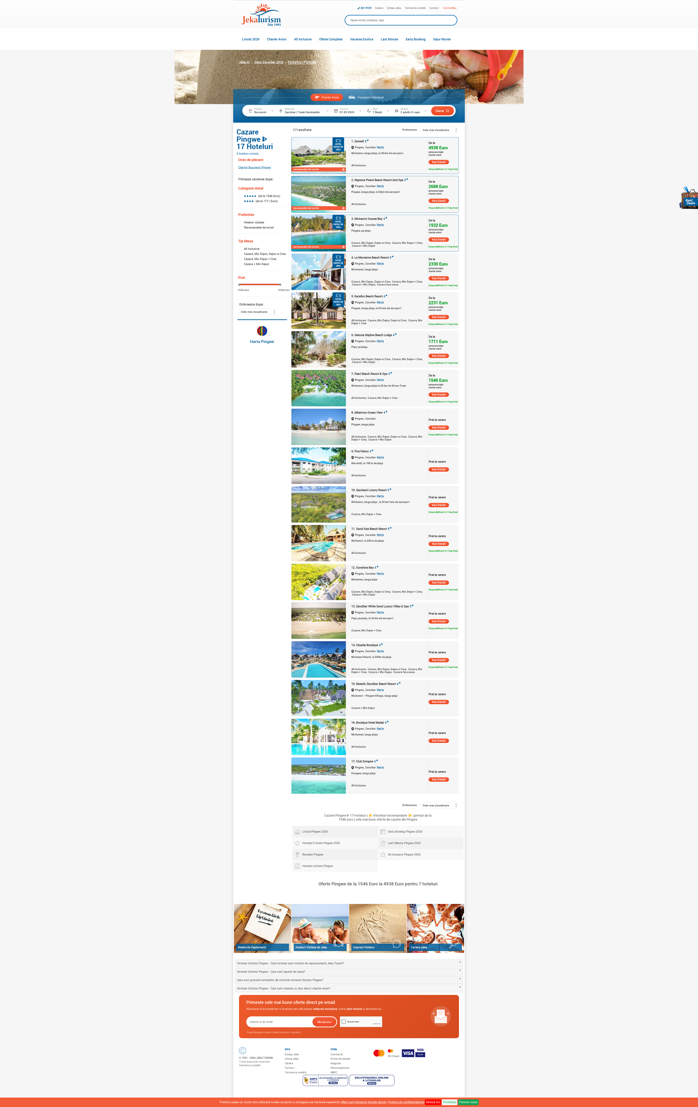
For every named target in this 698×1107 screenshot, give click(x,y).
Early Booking (416, 39)
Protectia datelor (341, 1058)
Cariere (379, 8)
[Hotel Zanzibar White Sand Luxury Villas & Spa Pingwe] (318, 620)
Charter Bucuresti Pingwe (254, 167)
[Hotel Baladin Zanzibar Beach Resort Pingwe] (318, 698)
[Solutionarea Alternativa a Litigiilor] (326, 1081)
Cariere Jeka (419, 947)
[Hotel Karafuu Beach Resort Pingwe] (318, 310)
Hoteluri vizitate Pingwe (317, 866)
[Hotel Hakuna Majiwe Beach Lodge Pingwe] (318, 349)
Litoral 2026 (250, 39)
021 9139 (366, 8)
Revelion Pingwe (312, 854)
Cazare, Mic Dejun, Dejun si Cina (265, 253)
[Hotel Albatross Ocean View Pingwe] (318, 427)
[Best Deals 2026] (688, 197)
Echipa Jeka (394, 8)
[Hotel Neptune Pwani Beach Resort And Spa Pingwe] (318, 194)
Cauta (440, 111)
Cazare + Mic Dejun (256, 264)
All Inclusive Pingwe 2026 (404, 854)
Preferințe (449, 1102)
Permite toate (468, 1102)
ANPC (334, 1072)
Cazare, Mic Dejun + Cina (260, 259)
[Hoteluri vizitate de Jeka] (320, 928)
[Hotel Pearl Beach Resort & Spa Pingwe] (318, 388)
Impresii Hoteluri (364, 947)
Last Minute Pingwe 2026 (404, 843)
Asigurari (336, 1063)
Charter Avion (276, 39)
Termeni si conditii (249, 1065)
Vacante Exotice (361, 39)
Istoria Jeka (291, 1058)
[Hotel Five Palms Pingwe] (318, 465)
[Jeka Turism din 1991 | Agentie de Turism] (261, 25)
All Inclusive (303, 39)
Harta (380, 147)
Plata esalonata (340, 1067)
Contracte (337, 1054)
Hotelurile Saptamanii (252, 947)
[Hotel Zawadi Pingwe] (318, 155)
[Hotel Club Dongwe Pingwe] (318, 775)
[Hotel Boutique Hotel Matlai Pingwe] (318, 737)
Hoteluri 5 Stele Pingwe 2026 (321, 843)
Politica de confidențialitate (406, 1102)
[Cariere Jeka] (435, 928)
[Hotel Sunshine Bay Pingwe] (318, 582)
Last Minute (389, 39)
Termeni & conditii (415, 8)
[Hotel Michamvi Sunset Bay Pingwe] (318, 233)
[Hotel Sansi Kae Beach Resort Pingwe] (318, 543)
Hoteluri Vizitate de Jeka (311, 947)
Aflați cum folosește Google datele (363, 1102)
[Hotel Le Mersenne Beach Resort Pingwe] (318, 272)
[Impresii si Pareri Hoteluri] (377, 928)
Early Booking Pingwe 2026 (405, 831)
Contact (434, 8)
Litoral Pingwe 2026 (315, 831)
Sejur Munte (442, 39)
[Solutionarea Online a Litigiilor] (372, 1081)
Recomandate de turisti (259, 227)
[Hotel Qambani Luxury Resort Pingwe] (318, 504)
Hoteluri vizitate (254, 222)
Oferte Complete (330, 39)
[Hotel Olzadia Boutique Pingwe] (318, 659)
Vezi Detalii (439, 162)
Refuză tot (433, 1102)
